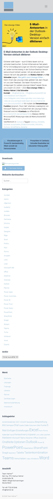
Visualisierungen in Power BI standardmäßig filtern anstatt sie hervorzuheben (14, 145)
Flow (5, 248)
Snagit (6, 320)
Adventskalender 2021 (11, 422)
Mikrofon (38, 125)
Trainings (7, 387)
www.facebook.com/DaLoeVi (15, 96)
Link (37, 435)
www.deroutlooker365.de (13, 104)
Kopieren (32, 434)
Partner (6, 395)
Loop (6, 264)
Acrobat (7, 195)
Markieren (7, 438)
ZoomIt (6, 345)
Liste (41, 435)
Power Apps (8, 292)
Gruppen (7, 256)
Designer (7, 231)
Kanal (12, 435)
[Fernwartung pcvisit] (10, 164)
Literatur (7, 390)
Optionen (19, 442)
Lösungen (7, 382)
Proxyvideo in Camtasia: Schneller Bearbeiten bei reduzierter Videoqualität (38, 143)
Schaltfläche (15, 127)
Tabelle (20, 452)
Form (41, 431)
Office (6, 272)
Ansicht (23, 422)
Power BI (7, 300)
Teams (6, 328)
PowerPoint (8, 312)
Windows (7, 336)
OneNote (7, 280)
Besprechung (41, 422)
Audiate (6, 211)
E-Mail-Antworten (28, 125)
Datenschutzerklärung (12, 403)
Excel (6, 239)
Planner (6, 288)
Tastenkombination (36, 452)
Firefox (6, 244)
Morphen (29, 438)
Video (28, 459)
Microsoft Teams (18, 438)
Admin (6, 199)
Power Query (8, 308)
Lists (6, 260)
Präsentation (28, 448)
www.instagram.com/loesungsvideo (18, 98)
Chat (16, 425)
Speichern (12, 453)
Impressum (8, 407)
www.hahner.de (39, 101)
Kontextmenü (20, 434)
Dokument (33, 425)
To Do (6, 332)
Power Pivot (8, 304)
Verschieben (20, 458)
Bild (4, 425)
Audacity (7, 207)
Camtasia (7, 219)
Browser (7, 215)
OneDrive (7, 276)
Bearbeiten (31, 422)
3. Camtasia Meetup (14, 168)
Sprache (24, 127)
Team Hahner (12, 496)
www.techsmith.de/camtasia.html (17, 114)
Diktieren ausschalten (12, 125)
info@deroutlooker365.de (36, 93)
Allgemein (7, 203)
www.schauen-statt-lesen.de (22, 101)
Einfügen (11, 430)
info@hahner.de (18, 93)
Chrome (7, 223)
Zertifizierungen (9, 399)
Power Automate (10, 296)
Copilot (6, 227)
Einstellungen (22, 430)
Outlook (20, 122)
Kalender (6, 435)
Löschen (47, 435)
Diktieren (41, 122)
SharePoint (8, 316)
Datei (26, 425)
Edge (6, 235)
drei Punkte (41, 425)
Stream (6, 324)
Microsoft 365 (9, 268)
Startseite (7, 378)
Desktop (33, 122)
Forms (6, 252)
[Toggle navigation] (46, 6)
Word (6, 340)
